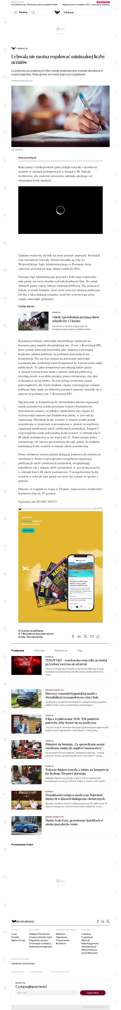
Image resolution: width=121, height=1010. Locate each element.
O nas (14, 934)
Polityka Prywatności (39, 934)
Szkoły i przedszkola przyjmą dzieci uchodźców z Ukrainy (75, 319)
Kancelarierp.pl (89, 946)
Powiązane (17, 650)
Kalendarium (37, 972)
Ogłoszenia (61, 937)
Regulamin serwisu (38, 940)
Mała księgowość (90, 943)
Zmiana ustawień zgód (40, 937)
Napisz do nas (18, 940)
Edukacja (23, 48)
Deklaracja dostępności (40, 946)
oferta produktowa (59, 972)
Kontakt (15, 937)
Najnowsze (61, 650)
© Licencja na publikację (30, 631)
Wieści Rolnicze (89, 950)
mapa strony (17, 972)
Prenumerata (62, 940)
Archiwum (61, 943)
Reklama (60, 934)
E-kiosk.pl (86, 934)
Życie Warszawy (90, 953)
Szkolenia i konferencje (23, 963)
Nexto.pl (86, 940)
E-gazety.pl (87, 937)
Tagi (79, 650)
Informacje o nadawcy (40, 943)
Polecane (39, 650)
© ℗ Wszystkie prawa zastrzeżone (35, 634)
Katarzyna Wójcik (27, 158)
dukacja (69, 12)
